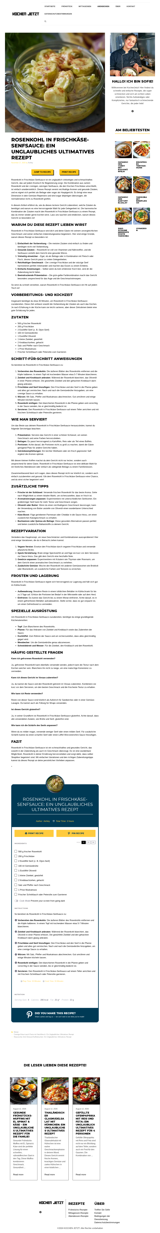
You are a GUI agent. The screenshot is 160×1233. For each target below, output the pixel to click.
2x (89, 842)
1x (83, 842)
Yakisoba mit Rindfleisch (141, 200)
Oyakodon (141, 229)
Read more (18, 1174)
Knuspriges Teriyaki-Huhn (141, 165)
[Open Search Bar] (45, 21)
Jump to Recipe (42, 172)
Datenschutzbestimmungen (58, 14)
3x (93, 842)
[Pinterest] (40, 1212)
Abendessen (103, 6)
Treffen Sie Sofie (102, 1210)
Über (118, 6)
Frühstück (67, 6)
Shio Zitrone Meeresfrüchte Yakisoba (123, 232)
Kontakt (131, 6)
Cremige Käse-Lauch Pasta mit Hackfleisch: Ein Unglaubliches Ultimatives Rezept (44, 1034)
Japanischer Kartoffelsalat (123, 200)
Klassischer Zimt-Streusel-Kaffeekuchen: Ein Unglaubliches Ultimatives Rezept (42, 1037)
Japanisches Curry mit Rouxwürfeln (123, 167)
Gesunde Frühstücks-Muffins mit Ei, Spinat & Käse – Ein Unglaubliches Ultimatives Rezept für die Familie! (23, 1124)
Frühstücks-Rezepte (77, 1210)
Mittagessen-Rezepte (78, 1213)
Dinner (16, 1032)
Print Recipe (69, 172)
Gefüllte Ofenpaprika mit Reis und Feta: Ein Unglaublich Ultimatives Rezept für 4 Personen (85, 1123)
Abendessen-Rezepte (78, 1216)
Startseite (49, 6)
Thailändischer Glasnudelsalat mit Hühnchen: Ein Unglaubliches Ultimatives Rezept (54, 1123)
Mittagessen (85, 6)
